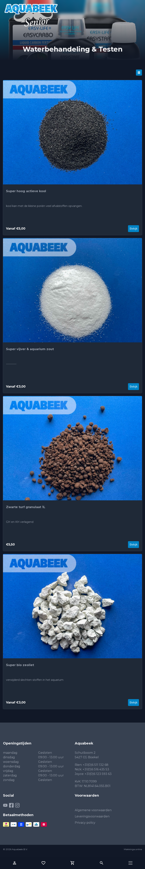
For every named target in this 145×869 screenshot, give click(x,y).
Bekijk (133, 228)
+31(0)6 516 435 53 (96, 769)
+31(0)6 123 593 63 (98, 774)
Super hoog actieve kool (26, 191)
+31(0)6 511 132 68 (95, 765)
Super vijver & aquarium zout (30, 349)
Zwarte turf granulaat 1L (25, 507)
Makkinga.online (133, 849)
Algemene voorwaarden (93, 810)
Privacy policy (85, 822)
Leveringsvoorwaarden (92, 816)
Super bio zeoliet (20, 665)
